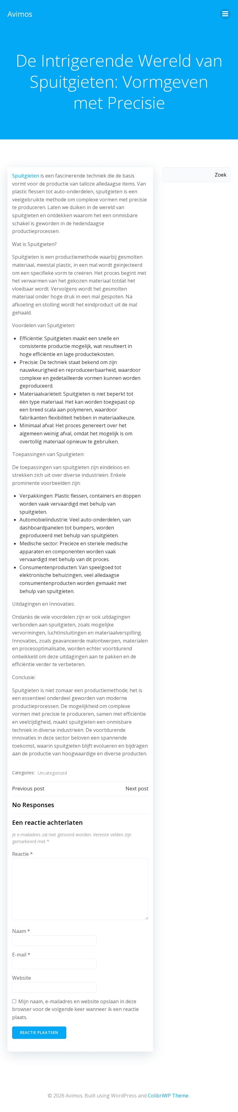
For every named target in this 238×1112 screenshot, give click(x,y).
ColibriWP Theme (168, 1095)
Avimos (19, 14)
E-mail (21, 954)
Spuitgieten (26, 175)
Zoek (221, 174)
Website (21, 977)
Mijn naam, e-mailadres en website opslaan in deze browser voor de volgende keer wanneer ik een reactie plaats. (75, 1009)
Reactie (22, 853)
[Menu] (225, 14)
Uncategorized (52, 773)
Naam (21, 931)
